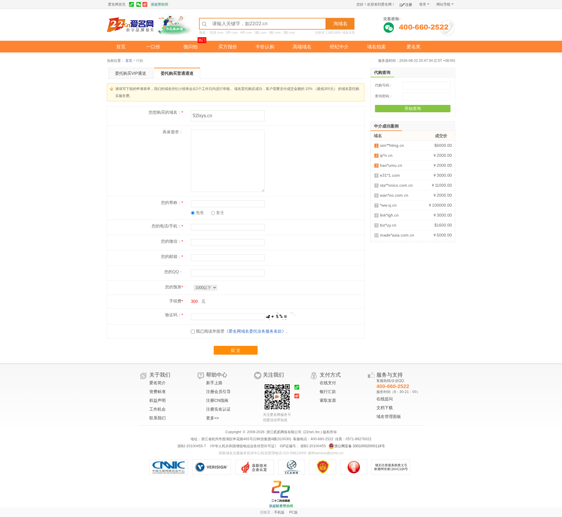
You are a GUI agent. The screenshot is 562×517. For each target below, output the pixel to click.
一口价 (153, 46)
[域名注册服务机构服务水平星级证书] (356, 467)
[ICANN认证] (294, 467)
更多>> (212, 418)
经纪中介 (339, 46)
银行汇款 (328, 391)
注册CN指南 (217, 400)
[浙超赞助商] (174, 24)
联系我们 (157, 418)
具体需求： (172, 132)
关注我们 (273, 375)
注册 (408, 5)
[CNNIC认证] (170, 467)
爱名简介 (157, 382)
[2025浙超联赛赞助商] (281, 494)
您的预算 (173, 287)
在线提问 (384, 399)
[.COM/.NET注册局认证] (213, 467)
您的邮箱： (171, 256)
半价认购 (265, 46)
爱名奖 (414, 46)
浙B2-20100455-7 (191, 446)
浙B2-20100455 (312, 446)
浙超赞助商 (159, 4)
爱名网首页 (117, 4)
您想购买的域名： (165, 112)
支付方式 (330, 375)
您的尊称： (171, 202)
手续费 (175, 301)
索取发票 (328, 400)
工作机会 (157, 409)
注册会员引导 (218, 391)
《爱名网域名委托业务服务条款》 (255, 331)
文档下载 (384, 407)
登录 (422, 4)
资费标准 (157, 391)
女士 (219, 212)
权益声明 (157, 400)
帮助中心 (216, 375)
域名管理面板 (388, 416)
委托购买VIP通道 (130, 73)
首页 (121, 46)
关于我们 (159, 375)
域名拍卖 (376, 46)
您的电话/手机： (166, 226)
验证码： (173, 314)
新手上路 (214, 382)
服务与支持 (389, 375)
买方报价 (227, 46)
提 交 (235, 350)
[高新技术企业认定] (256, 467)
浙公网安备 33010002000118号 (359, 446)
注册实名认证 (218, 409)
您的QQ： (173, 271)
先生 (199, 212)
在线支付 (328, 382)
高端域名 (302, 46)
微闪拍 (191, 46)
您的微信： (171, 241)
